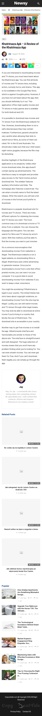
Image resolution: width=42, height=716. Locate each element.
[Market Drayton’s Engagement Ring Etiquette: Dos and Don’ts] (9, 642)
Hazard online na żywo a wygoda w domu (21, 529)
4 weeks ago (22, 451)
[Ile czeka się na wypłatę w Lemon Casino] (21, 431)
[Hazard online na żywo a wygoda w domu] (21, 512)
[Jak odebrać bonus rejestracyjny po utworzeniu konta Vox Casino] (21, 552)
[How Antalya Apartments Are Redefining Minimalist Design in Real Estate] (9, 594)
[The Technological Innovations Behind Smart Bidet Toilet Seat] (9, 626)
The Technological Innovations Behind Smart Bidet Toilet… (28, 624)
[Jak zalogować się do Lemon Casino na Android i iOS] (21, 470)
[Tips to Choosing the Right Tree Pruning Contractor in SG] (9, 675)
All (4, 39)
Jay (9, 54)
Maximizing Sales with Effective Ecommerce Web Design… (29, 657)
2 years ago (23, 614)
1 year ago (22, 598)
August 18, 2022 (18, 54)
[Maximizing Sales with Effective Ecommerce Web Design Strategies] (9, 659)
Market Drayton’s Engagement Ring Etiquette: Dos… (25, 641)
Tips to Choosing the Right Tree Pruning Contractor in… (29, 673)
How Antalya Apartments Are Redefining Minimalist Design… (28, 592)
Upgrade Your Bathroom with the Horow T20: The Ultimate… (28, 608)
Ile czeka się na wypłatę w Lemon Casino (21, 448)
